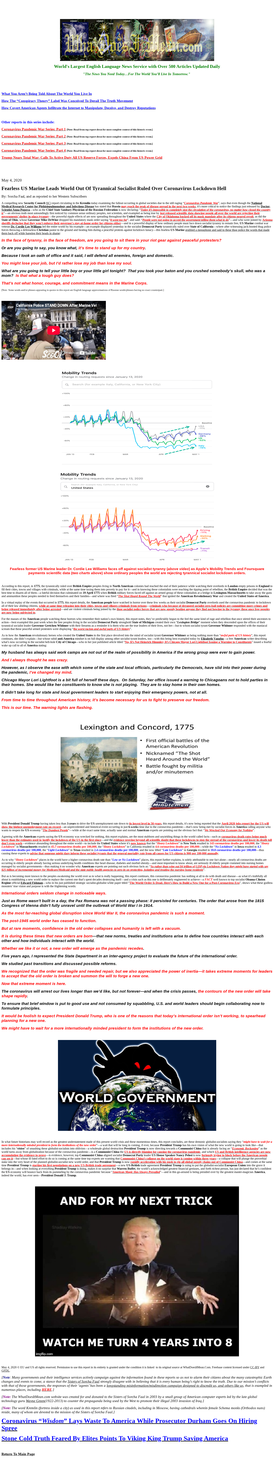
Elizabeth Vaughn (212, 638)
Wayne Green (35, 1401)
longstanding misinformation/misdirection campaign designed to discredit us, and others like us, (175, 1386)
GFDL (5, 1370)
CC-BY (254, 1367)
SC (48, 203)
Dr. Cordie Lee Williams (26, 226)
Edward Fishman (32, 882)
